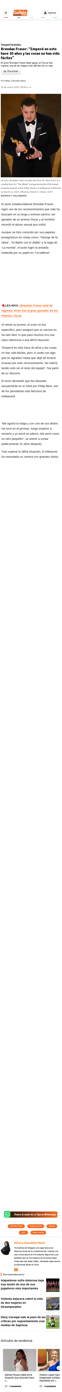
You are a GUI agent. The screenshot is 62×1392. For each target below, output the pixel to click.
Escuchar (12, 71)
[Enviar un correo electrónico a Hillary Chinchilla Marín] (16, 1270)
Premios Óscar (36, 1226)
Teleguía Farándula (11, 44)
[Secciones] (6, 12)
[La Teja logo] (20, 13)
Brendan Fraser (16, 1226)
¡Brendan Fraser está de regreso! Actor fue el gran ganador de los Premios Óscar (29, 310)
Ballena (52, 1226)
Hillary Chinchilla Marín (15, 81)
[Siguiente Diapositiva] (59, 1368)
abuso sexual (38, 1232)
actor (23, 1232)
